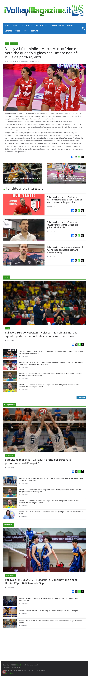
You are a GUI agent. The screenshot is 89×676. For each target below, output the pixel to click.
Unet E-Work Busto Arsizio (33, 61)
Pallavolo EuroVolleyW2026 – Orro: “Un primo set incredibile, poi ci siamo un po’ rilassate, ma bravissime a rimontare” (51, 352)
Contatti (34, 31)
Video (18, 31)
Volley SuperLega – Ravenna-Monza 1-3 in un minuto (22, 179)
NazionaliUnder (10, 575)
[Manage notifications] (4, 672)
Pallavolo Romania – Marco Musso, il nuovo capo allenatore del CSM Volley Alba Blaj (65, 250)
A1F (7, 44)
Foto (26, 31)
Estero (70, 26)
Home (7, 26)
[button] (31, 25)
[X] (76, 157)
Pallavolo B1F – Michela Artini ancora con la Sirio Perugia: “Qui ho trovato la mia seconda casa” (51, 513)
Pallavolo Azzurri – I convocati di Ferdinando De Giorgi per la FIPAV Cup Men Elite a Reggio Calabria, (49, 600)
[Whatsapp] (79, 157)
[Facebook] (72, 157)
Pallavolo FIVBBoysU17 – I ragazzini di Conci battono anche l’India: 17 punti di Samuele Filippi (41, 581)
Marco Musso (20, 61)
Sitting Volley (10, 455)
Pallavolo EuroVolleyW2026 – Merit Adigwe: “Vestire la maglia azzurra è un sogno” (48, 611)
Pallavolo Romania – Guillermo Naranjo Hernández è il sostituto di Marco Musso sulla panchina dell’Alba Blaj (64, 201)
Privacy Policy (8, 673)
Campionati (25, 26)
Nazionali (40, 26)
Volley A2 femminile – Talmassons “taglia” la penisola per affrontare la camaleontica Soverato (67, 178)
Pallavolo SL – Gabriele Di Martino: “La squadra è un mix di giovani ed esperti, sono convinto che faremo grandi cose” (49, 386)
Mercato (8, 31)
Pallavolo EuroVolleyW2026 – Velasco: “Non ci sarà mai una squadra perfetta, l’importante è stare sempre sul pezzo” (41, 334)
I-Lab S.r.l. (19, 665)
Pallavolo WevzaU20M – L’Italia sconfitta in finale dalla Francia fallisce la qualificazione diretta (50, 622)
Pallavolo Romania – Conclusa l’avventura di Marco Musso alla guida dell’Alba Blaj (62, 225)
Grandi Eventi (55, 26)
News (15, 26)
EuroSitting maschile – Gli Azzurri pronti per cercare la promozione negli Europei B (38, 461)
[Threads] (82, 157)
